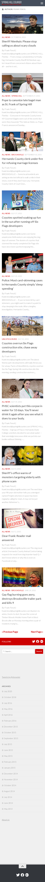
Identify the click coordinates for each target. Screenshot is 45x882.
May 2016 (8, 709)
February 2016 (10, 721)
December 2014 (11, 773)
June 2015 (8, 750)
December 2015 (11, 726)
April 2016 (8, 715)
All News (6, 37)
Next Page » (37, 631)
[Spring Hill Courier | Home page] (15, 3)
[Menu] (42, 3)
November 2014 (11, 779)
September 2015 (11, 738)
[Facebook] (37, 641)
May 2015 (8, 756)
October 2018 (10, 697)
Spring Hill (17, 96)
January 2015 (9, 768)
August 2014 (9, 791)
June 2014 (8, 803)
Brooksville (18, 155)
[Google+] (41, 641)
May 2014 (8, 809)
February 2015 (10, 762)
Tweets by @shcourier (11, 677)
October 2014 (10, 785)
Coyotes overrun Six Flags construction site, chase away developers (19, 347)
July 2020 (8, 691)
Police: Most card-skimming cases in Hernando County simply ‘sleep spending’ (22, 284)
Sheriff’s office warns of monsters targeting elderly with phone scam (21, 477)
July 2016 (8, 703)
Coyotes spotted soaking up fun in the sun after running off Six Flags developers (21, 221)
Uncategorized (9, 339)
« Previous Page (10, 631)
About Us (6, 820)
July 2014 (8, 797)
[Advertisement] (9, 842)
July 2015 (8, 744)
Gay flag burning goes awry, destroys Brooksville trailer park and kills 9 (21, 598)
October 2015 (10, 732)
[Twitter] (33, 641)
